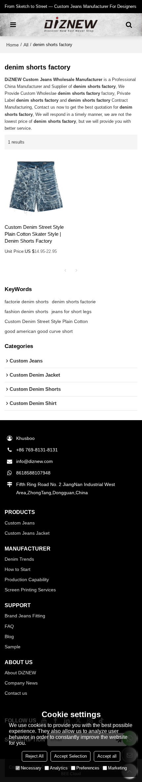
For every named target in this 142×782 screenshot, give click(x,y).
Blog (9, 636)
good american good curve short (39, 331)
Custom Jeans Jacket (27, 533)
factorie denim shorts (27, 301)
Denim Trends (19, 559)
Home (12, 44)
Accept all (107, 756)
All (25, 44)
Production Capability (27, 579)
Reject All (34, 756)
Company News (21, 683)
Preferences (87, 768)
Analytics (59, 768)
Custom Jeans (20, 523)
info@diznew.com (34, 461)
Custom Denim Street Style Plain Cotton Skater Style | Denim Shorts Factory (34, 234)
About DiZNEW (20, 672)
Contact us (16, 693)
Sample (12, 646)
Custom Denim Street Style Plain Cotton (46, 321)
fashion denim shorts (26, 311)
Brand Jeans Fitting (25, 615)
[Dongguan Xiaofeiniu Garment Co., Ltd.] (71, 24)
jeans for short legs (71, 311)
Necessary (31, 768)
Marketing (117, 768)
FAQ (9, 626)
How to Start (17, 569)
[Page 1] (65, 270)
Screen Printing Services (30, 589)
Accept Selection (70, 756)
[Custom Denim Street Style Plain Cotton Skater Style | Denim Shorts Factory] (36, 186)
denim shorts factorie (74, 301)
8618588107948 (33, 472)
